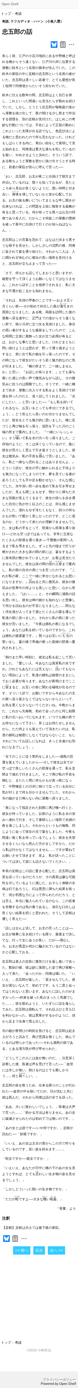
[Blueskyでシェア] (54, 48)
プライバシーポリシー (59, 1379)
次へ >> (56, 1250)
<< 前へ (21, 1250)
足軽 (32, 74)
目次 (39, 1250)
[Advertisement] (39, 1298)
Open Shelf (10, 4)
